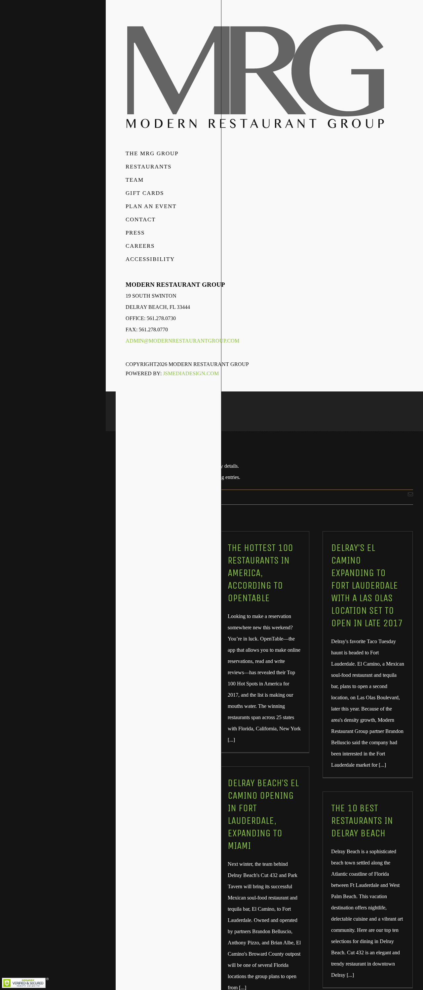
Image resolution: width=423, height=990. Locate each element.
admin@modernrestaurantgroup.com (182, 341)
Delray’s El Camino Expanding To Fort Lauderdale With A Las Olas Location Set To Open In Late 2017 (367, 585)
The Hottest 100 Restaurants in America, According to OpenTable (260, 573)
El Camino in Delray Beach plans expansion (158, 798)
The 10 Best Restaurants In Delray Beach (362, 820)
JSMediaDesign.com (191, 373)
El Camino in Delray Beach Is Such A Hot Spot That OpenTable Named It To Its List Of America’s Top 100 (158, 585)
